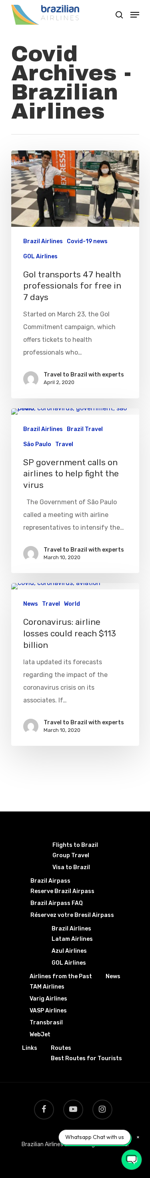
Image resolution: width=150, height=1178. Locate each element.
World (72, 604)
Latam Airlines (72, 939)
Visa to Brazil (71, 867)
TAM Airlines (47, 986)
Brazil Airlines (43, 241)
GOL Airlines (40, 256)
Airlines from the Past (61, 976)
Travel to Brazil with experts (84, 374)
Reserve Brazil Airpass (62, 891)
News (30, 604)
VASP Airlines (48, 1010)
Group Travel (70, 855)
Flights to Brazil (75, 845)
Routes (61, 1048)
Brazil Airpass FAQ (56, 903)
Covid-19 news (87, 241)
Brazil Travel (85, 429)
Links (29, 1048)
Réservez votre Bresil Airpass (72, 915)
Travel (64, 444)
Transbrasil (46, 1022)
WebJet (40, 1034)
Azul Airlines (69, 951)
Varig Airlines (48, 998)
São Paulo (37, 444)
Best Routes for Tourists (86, 1058)
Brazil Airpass (50, 881)
